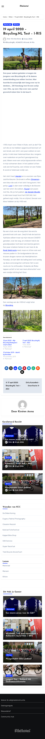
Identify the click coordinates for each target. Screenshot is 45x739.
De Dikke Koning (9, 513)
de (32, 192)
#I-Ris (32, 42)
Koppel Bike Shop (9, 535)
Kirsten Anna (16, 39)
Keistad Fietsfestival (11, 530)
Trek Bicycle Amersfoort (12, 552)
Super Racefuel (9, 546)
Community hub (7, 717)
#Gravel (26, 42)
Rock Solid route (10, 250)
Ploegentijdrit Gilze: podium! (18, 488)
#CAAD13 (19, 42)
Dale (10, 442)
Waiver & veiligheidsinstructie (13, 700)
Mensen (6, 571)
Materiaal (7, 24)
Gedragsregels (7, 706)
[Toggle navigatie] (2, 6)
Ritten (16, 24)
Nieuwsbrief (6, 711)
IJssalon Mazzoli (9, 524)
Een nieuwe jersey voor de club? (19, 440)
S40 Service (7, 541)
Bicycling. (9, 305)
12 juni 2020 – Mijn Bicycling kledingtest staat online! (10, 343)
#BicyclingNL (10, 42)
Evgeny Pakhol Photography (14, 519)
